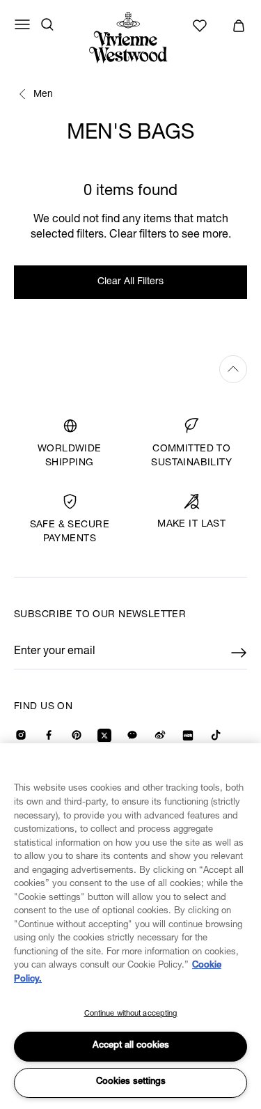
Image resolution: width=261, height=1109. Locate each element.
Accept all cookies (131, 1045)
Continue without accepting (130, 1014)
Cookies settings (131, 1082)
